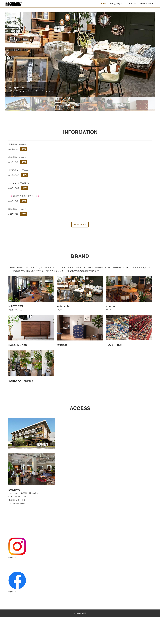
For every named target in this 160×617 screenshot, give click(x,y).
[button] (74, 94)
